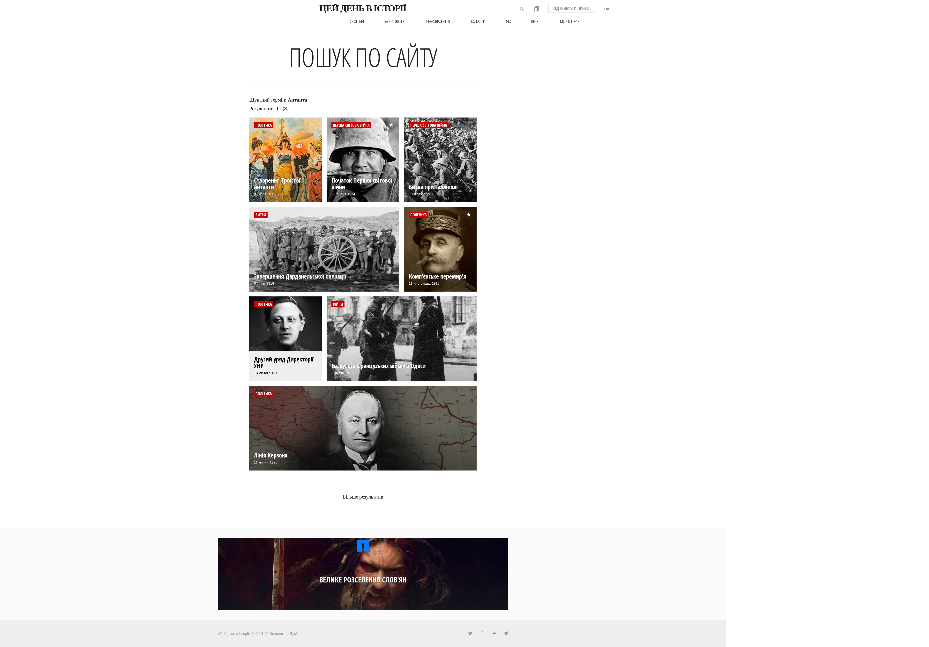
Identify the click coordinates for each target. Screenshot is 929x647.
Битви (260, 214)
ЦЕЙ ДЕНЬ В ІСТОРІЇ (362, 8)
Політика (263, 125)
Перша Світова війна (351, 125)
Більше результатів (363, 496)
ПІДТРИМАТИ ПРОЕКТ (571, 8)
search (522, 9)
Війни (338, 304)
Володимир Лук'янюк (288, 633)
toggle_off (607, 9)
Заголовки (395, 21)
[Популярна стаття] (393, 121)
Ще (535, 21)
